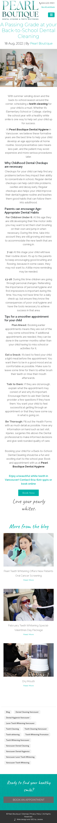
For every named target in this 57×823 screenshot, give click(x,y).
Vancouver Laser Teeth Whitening (20, 757)
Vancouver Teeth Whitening (17, 762)
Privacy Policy (35, 814)
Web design (22, 819)
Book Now (28, 492)
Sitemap (25, 814)
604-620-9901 (48, 3)
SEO (32, 819)
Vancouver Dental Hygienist (17, 751)
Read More (28, 580)
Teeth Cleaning (12, 729)
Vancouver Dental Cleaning (17, 745)
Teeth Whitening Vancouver (17, 740)
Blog (8, 712)
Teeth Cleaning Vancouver (36, 729)
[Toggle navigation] (51, 14)
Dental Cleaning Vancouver (27, 712)
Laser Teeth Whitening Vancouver (20, 723)
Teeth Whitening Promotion (36, 734)
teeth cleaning (38, 103)
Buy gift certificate (48, 7)
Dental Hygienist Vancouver (17, 717)
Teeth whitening (13, 734)
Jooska (40, 819)
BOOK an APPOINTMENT (28, 799)
